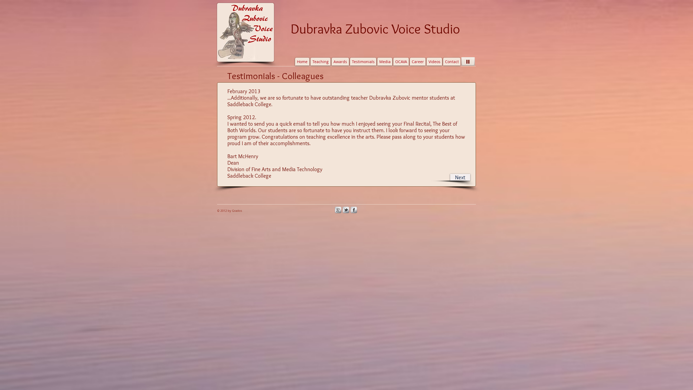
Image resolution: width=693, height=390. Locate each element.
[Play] (468, 61)
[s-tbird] (346, 210)
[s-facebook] (354, 210)
